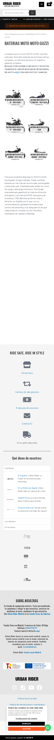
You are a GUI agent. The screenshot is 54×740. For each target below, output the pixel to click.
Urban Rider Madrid (15, 613)
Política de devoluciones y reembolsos (27, 705)
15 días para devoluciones (27, 408)
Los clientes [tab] (10, 521)
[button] (48, 727)
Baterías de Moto (17, 34)
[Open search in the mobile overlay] (19, 12)
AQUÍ (16, 72)
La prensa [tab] (9, 468)
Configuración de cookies (26, 719)
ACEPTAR (26, 729)
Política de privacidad (27, 698)
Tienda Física (27, 373)
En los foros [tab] (10, 527)
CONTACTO (27, 424)
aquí (38, 630)
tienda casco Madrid (32, 652)
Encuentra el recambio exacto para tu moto (27, 26)
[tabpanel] (27, 495)
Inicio (7, 34)
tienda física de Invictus (39, 613)
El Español (22, 475)
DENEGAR (26, 724)
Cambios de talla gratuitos (27, 392)
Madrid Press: (24, 498)
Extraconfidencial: (26, 508)
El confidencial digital (27, 488)
